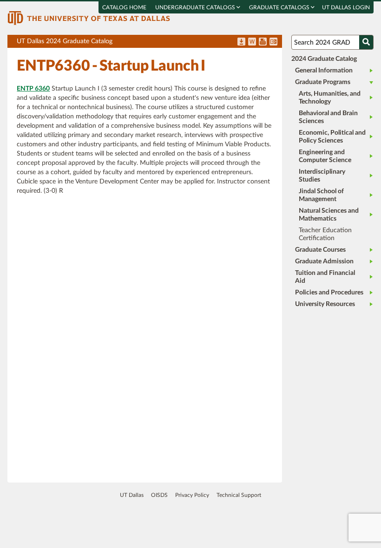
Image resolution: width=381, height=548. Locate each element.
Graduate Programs (322, 82)
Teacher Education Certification (325, 234)
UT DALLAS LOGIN (346, 7)
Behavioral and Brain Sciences (328, 117)
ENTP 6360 (33, 88)
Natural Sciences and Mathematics (329, 215)
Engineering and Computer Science (325, 156)
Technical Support (239, 495)
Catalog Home (124, 7)
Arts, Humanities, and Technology (330, 98)
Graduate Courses (320, 250)
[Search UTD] (366, 42)
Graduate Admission (324, 261)
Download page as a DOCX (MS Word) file (252, 42)
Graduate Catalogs (280, 7)
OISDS (159, 495)
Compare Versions (273, 42)
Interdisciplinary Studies (322, 176)
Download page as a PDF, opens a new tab (241, 42)
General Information (324, 70)
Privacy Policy (192, 495)
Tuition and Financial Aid (325, 277)
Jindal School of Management (321, 195)
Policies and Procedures (329, 292)
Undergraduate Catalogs (195, 7)
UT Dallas (132, 495)
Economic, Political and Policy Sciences (332, 137)
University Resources (325, 304)
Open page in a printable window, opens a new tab (263, 42)
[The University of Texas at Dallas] (88, 17)
